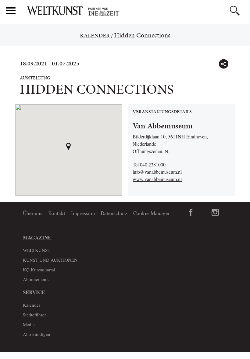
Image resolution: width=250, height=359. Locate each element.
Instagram (215, 212)
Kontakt (56, 213)
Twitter (236, 61)
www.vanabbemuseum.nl (157, 179)
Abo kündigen (36, 334)
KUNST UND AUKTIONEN (50, 260)
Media (29, 324)
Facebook (191, 212)
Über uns (32, 213)
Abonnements (36, 279)
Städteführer (34, 315)
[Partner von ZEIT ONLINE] (135, 11)
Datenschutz (114, 213)
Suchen (234, 10)
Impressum (83, 213)
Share (223, 63)
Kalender (95, 35)
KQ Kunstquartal (39, 270)
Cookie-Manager (151, 213)
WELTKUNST (36, 250)
